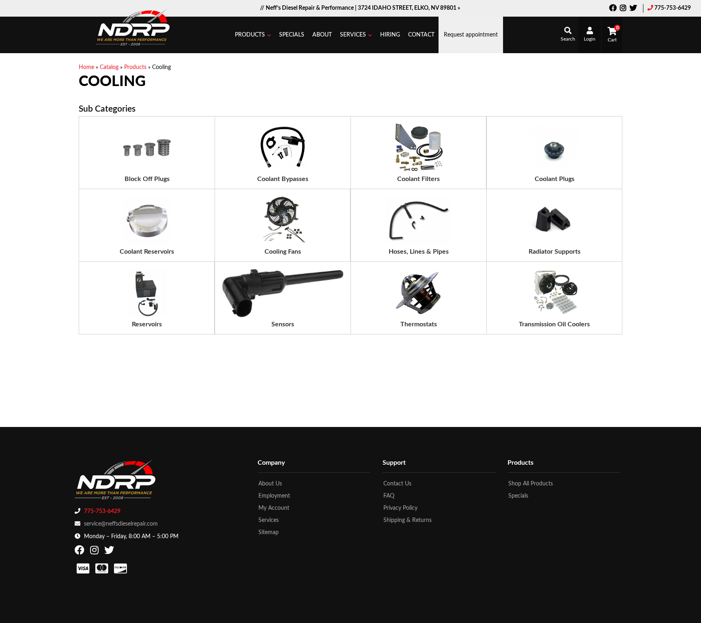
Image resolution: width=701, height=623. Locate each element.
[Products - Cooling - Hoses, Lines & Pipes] (418, 220)
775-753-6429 (672, 8)
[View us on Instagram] (623, 9)
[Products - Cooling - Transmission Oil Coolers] (554, 293)
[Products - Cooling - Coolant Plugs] (554, 147)
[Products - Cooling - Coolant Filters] (418, 147)
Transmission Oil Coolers (554, 324)
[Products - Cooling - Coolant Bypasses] (282, 147)
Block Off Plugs (147, 179)
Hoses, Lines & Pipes (419, 251)
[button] (253, 35)
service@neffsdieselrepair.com (121, 524)
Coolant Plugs (554, 179)
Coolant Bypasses (282, 179)
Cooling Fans (282, 251)
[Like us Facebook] (613, 9)
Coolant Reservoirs (147, 251)
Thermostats (418, 324)
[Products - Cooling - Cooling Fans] (282, 220)
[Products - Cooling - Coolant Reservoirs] (147, 220)
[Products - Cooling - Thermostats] (418, 293)
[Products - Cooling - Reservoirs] (147, 293)
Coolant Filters (418, 179)
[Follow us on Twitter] (633, 9)
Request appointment (471, 35)
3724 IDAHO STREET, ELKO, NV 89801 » (409, 8)
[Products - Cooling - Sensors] (283, 293)
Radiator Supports (555, 251)
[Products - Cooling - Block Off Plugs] (147, 147)
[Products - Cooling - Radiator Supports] (554, 220)
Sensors (282, 324)
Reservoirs (147, 324)
